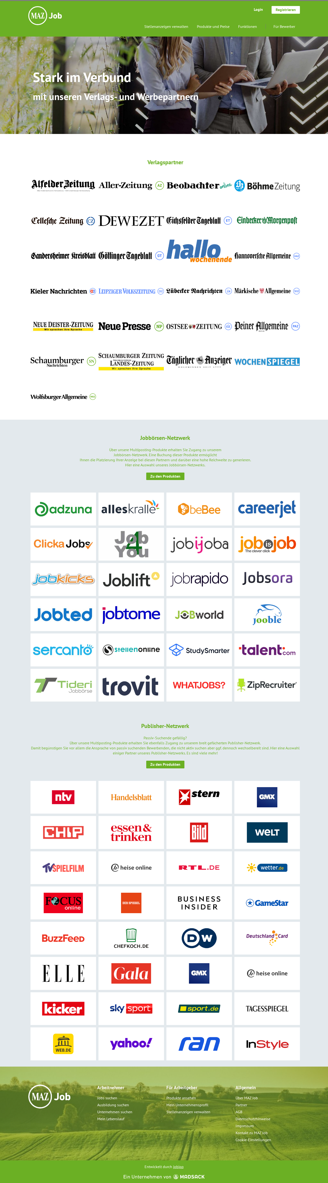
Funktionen (247, 26)
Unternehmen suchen (114, 1111)
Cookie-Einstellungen (253, 1139)
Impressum (245, 1125)
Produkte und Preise (213, 26)
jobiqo (178, 1166)
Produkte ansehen (181, 1097)
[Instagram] (40, 1119)
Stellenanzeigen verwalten (166, 26)
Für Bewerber (284, 26)
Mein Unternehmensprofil (187, 1104)
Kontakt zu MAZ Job (252, 1132)
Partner (241, 1104)
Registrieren (286, 9)
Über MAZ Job (247, 1097)
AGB (239, 1111)
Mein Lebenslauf (110, 1118)
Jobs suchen (107, 1097)
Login (258, 9)
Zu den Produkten (165, 476)
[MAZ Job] (45, 15)
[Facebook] (32, 1119)
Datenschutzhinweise (253, 1118)
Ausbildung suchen (113, 1104)
